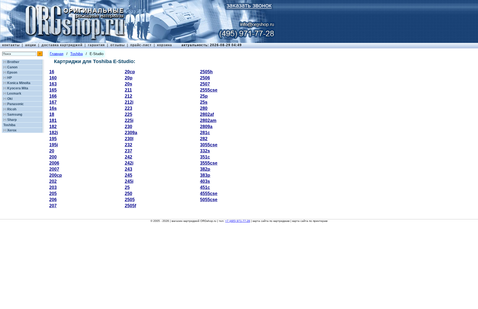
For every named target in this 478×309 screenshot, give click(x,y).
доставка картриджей (61, 45)
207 (53, 205)
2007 (54, 169)
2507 (205, 84)
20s (128, 84)
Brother (13, 62)
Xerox (12, 130)
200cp (55, 175)
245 (128, 175)
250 (128, 193)
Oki (9, 99)
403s (205, 181)
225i (129, 120)
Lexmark (14, 93)
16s (53, 108)
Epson (12, 72)
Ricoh (11, 109)
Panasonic (15, 104)
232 (128, 144)
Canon (12, 67)
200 (53, 157)
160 (53, 78)
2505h (206, 71)
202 (53, 181)
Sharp (12, 120)
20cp (130, 71)
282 (203, 138)
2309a (131, 132)
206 (53, 199)
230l (129, 138)
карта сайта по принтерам (310, 220)
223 (128, 108)
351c (205, 157)
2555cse (208, 90)
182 (53, 126)
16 (51, 71)
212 (128, 96)
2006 (54, 163)
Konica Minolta (18, 83)
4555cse (208, 193)
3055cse (208, 144)
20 (51, 151)
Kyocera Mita (17, 88)
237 (128, 151)
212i (129, 102)
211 (128, 90)
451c (205, 187)
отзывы (117, 45)
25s (203, 102)
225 (128, 114)
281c (205, 132)
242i (129, 163)
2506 (205, 78)
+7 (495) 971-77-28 (237, 220)
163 (53, 84)
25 (127, 187)
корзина (164, 45)
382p (205, 169)
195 (53, 138)
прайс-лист (141, 45)
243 (128, 169)
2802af (207, 114)
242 (128, 157)
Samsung (14, 114)
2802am (208, 120)
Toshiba (9, 125)
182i (53, 132)
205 (53, 193)
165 (53, 90)
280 (203, 108)
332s (205, 151)
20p (129, 78)
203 (53, 187)
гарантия (96, 45)
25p (204, 96)
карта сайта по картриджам (271, 220)
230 (128, 126)
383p (205, 175)
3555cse (208, 163)
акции (30, 45)
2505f (130, 205)
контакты (11, 45)
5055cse (208, 199)
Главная (56, 54)
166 (53, 96)
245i (129, 181)
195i (53, 144)
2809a (206, 126)
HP (9, 78)
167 (53, 102)
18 (51, 114)
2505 (130, 199)
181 (53, 120)
